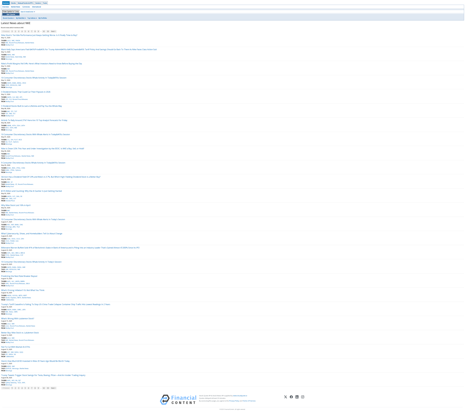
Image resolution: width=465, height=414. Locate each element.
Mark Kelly (18, 57)
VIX (15, 354)
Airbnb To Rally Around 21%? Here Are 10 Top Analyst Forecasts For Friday (34, 120)
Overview (5, 7)
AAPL (9, 253)
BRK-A (18, 253)
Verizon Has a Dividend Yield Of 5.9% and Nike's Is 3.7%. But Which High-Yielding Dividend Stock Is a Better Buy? (51, 177)
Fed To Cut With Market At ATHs (15, 347)
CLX (13, 97)
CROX (24, 83)
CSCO (18, 239)
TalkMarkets (10, 300)
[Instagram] (302, 399)
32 (44, 31)
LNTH (23, 126)
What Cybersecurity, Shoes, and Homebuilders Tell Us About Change (31, 233)
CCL (8, 140)
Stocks (13, 3)
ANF (12, 225)
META (20, 295)
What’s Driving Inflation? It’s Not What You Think (22, 290)
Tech (19, 383)
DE (21, 196)
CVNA (23, 168)
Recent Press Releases (16, 43)
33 (48, 31)
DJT (19, 380)
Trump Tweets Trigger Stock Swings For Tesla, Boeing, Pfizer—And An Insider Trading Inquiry (43, 375)
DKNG (19, 267)
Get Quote (11, 14)
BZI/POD (8, 368)
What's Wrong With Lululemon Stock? (17, 318)
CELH (18, 126)
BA (16, 380)
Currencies (26, 7)
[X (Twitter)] (285, 399)
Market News (15, 7)
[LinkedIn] (296, 399)
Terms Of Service (249, 401)
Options (16, 142)
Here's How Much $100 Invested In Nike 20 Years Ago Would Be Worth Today (35, 361)
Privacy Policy (234, 401)
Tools (45, 3)
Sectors (38, 3)
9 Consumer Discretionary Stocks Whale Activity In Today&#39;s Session (33, 162)
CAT (13, 196)
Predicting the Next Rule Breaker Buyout (19, 276)
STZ (12, 111)
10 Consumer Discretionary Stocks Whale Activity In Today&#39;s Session (33, 77)
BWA (13, 168)
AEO (8, 225)
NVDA (17, 352)
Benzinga (9, 59)
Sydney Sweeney (10, 383)
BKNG (19, 83)
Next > (53, 31)
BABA (14, 83)
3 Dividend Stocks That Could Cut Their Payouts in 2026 (25, 92)
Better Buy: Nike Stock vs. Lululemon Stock (20, 332)
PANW (12, 241)
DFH (22, 239)
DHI (12, 140)
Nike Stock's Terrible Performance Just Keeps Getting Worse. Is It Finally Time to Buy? (39, 35)
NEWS (9, 55)
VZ (12, 182)
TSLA (18, 227)
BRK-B (23, 253)
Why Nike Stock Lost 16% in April (15, 205)
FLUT (16, 140)
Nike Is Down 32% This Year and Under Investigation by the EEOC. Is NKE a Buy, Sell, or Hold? (42, 148)
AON (8, 239)
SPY (6, 354)
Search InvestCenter (27, 12)
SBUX (28, 283)
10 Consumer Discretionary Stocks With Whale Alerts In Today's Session (33, 219)
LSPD (24, 310)
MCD (7, 128)
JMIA (14, 227)
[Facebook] (291, 399)
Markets (6, 3)
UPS (20, 97)
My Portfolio (43, 18)
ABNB (9, 126)
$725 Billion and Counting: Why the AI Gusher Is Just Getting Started (31, 191)
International (36, 7)
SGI (6, 142)
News (11, 312)
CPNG (18, 168)
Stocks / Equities (10, 298)
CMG (17, 196)
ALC (13, 281)
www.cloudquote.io (240, 396)
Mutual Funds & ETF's (25, 3)
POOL (7, 255)
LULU (9, 41)
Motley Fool (10, 45)
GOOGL (15, 295)
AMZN (9, 83)
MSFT (25, 295)
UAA (17, 241)
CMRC (19, 310)
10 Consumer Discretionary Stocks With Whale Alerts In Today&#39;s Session (35, 134)
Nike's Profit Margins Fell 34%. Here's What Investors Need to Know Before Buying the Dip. (41, 63)
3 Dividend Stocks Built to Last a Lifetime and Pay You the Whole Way (31, 106)
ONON (17, 41)
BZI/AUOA (13, 85)
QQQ (21, 352)
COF (21, 255)
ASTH (14, 126)
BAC (13, 253)
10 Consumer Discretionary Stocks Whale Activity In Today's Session (31, 261)
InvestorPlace (10, 201)
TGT (15, 111)
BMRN (22, 281)
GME (23, 267)
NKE (13, 41)
